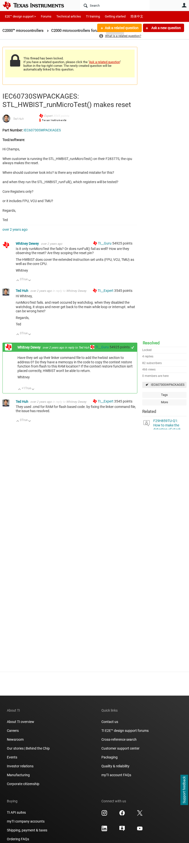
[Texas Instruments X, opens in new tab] (140, 815)
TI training (93, 16)
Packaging (109, 757)
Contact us (109, 722)
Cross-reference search (119, 739)
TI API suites (16, 812)
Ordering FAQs (18, 839)
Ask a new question (166, 28)
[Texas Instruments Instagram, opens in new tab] (104, 815)
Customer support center (120, 748)
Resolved (151, 342)
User (184, 5)
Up (18, 281)
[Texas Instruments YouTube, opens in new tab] (140, 830)
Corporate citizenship (23, 784)
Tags (164, 395)
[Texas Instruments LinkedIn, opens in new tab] (104, 830)
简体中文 (136, 16)
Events (12, 757)
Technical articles (68, 16)
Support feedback (184, 790)
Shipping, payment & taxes (27, 830)
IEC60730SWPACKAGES (168, 384)
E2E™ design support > (20, 16)
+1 (133, 347)
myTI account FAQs (116, 775)
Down (30, 281)
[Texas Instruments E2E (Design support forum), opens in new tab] (122, 830)
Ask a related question (122, 28)
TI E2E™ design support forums (125, 731)
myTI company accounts (26, 821)
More (164, 402)
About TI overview (20, 722)
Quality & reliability (115, 766)
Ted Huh (18, 119)
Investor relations (20, 766)
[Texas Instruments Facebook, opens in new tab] (122, 815)
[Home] (36, 5)
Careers (13, 731)
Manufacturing (18, 775)
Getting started (115, 16)
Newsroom (15, 739)
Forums (46, 16)
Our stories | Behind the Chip (28, 748)
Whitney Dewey (28, 244)
